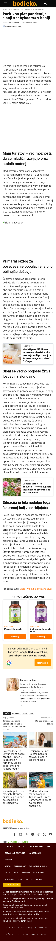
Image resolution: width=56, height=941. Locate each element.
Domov (5, 10)
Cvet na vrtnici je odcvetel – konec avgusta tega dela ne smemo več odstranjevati (37, 488)
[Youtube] (50, 834)
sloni (31, 713)
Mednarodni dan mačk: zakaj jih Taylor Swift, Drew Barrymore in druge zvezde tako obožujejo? (40, 798)
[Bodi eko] (25, 3)
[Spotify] (32, 834)
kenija (25, 713)
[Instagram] (20, 834)
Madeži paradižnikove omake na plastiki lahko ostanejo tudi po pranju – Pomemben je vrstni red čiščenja (37, 355)
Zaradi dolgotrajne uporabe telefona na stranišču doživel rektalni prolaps (14, 725)
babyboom (16, 713)
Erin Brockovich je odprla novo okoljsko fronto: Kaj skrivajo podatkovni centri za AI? (25, 919)
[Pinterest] (26, 834)
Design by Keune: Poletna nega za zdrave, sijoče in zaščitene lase (39, 755)
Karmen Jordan (13, 22)
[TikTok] (38, 834)
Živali (11, 10)
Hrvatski (24, 841)
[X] (44, 834)
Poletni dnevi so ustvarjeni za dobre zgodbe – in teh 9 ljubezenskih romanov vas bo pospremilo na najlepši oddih (14, 759)
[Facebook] (21, 705)
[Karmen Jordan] (12, 692)
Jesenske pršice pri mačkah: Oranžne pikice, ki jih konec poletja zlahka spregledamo (13, 796)
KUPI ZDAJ (15, 637)
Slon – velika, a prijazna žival (36, 588)
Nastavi (42, 662)
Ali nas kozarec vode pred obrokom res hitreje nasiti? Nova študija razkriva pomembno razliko (27, 913)
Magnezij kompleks (13, 629)
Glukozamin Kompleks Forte (40, 630)
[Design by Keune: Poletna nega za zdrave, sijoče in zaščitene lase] (41, 740)
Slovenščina (13, 841)
